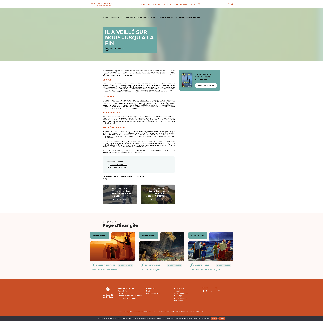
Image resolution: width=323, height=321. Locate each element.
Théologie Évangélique (127, 298)
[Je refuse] (321, 318)
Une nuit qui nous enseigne (205, 269)
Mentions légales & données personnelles (135, 312)
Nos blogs (167, 4)
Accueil (142, 4)
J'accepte (214, 318)
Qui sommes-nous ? (180, 4)
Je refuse (221, 318)
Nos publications (154, 4)
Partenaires (178, 301)
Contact (192, 4)
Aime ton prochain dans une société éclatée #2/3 (155, 17)
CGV (153, 312)
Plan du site (161, 312)
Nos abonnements (153, 293)
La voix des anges (150, 269)
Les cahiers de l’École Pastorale (130, 296)
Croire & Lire (122, 293)
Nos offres (151, 288)
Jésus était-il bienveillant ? (106, 269)
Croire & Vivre (130, 17)
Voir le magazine (206, 86)
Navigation (179, 288)
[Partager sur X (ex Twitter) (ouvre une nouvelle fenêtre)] (106, 179)
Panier (148, 291)
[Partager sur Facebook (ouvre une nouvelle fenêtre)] (103, 179)
